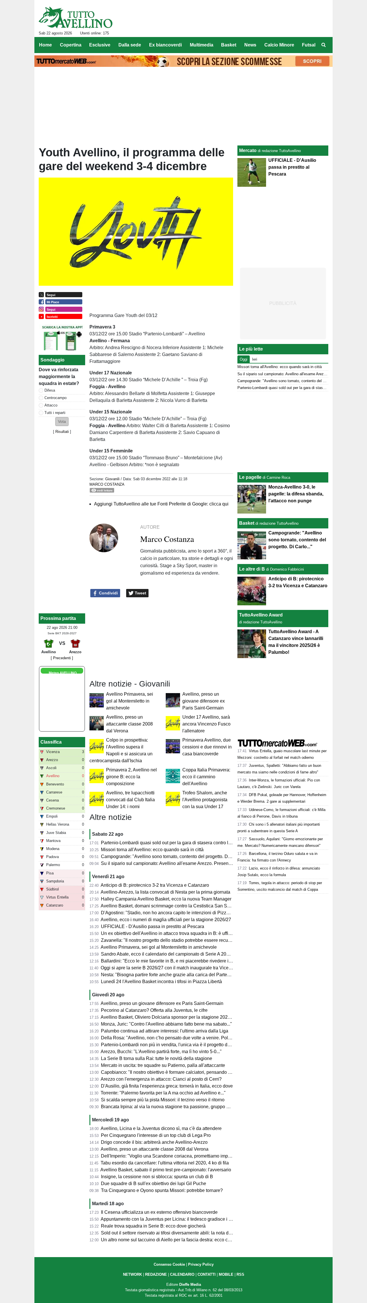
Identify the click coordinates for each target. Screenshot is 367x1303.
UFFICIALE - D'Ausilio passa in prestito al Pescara (152, 926)
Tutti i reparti (54, 413)
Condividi (108, 593)
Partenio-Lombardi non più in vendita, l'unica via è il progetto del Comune (175, 1044)
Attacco (50, 405)
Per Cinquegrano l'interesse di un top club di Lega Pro (156, 1135)
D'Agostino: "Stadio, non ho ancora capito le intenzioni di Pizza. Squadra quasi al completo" (194, 912)
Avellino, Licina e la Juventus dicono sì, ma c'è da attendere (161, 1128)
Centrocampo (55, 398)
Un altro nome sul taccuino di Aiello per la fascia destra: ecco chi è (168, 1239)
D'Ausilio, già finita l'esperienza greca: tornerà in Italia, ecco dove (167, 1086)
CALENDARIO (182, 1274)
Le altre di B (252, 569)
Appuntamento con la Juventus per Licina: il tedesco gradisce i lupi (168, 1219)
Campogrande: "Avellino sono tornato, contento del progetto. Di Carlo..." (174, 856)
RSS (240, 1274)
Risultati (62, 431)
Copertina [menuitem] (70, 44)
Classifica (51, 742)
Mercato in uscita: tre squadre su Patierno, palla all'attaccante (163, 1065)
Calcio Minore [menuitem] (279, 44)
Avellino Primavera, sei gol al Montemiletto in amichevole (129, 701)
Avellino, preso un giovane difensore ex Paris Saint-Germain (203, 701)
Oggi (243, 359)
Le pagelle (250, 477)
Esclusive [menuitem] (99, 44)
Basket (246, 523)
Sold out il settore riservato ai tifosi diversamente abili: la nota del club (171, 1232)
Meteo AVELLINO (63, 673)
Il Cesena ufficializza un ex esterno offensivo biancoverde (159, 1212)
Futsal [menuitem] (308, 44)
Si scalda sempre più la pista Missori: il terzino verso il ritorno (163, 1099)
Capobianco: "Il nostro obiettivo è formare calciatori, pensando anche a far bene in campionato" (197, 1072)
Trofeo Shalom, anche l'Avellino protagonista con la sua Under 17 (204, 799)
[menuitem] (323, 45)
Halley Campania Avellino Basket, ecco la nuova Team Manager (166, 898)
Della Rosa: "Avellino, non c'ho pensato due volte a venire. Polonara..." (173, 1037)
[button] (62, 421)
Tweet (140, 593)
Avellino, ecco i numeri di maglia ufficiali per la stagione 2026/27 (166, 919)
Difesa (49, 390)
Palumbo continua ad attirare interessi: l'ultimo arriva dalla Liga (164, 1030)
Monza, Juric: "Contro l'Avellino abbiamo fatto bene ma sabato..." (166, 1024)
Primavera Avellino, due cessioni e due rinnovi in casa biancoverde (207, 747)
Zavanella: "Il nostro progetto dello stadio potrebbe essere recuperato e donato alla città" (190, 940)
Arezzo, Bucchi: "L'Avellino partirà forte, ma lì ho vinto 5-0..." (161, 1051)
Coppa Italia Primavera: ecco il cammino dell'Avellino (206, 776)
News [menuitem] (250, 44)
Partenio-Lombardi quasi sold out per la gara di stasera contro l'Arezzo (172, 842)
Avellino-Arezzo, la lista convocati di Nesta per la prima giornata (165, 892)
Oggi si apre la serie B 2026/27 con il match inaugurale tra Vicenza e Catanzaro (181, 967)
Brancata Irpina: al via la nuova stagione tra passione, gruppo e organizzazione (181, 1106)
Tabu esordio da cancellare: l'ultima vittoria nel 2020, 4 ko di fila (165, 1162)
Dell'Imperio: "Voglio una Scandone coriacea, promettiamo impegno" (170, 1156)
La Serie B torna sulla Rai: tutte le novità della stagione (156, 1058)
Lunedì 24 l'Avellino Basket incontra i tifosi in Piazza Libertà (161, 981)
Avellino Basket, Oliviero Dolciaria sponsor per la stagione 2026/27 (169, 1017)
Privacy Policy (201, 1264)
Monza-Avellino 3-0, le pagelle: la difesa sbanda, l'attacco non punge (295, 494)
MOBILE (226, 1274)
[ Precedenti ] (62, 658)
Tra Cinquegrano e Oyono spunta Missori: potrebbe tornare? (162, 1190)
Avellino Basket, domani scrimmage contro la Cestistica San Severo (170, 905)
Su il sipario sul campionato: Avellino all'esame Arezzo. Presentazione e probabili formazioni (194, 863)
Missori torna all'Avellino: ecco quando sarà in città (152, 849)
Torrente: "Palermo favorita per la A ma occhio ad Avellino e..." (163, 1092)
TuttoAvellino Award (261, 614)
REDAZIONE (156, 1274)
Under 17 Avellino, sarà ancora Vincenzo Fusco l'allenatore (206, 724)
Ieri (254, 359)
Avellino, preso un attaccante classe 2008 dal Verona (129, 724)
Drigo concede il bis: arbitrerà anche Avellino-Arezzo (154, 1142)
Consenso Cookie (169, 1264)
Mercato (248, 150)
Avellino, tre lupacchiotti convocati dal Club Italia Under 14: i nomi (130, 799)
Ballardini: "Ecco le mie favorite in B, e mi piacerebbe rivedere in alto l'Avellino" (181, 960)
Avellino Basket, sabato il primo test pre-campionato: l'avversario (165, 1169)
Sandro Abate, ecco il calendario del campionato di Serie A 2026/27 (169, 954)
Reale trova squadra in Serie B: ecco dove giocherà (153, 1226)
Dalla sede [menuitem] (129, 44)
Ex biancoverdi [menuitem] (165, 44)
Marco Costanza (106, 484)
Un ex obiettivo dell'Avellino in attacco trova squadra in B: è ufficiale (169, 933)
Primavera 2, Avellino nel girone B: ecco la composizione (131, 776)
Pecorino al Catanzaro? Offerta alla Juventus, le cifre (154, 1010)
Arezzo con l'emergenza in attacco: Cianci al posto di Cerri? (161, 1079)
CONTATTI (207, 1274)
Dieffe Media (190, 1284)
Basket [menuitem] (228, 44)
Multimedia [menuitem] (201, 44)
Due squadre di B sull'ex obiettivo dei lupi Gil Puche (153, 1183)
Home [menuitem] (45, 44)
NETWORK (132, 1274)
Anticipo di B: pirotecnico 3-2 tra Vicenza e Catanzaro (155, 885)
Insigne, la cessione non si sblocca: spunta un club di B (157, 1176)
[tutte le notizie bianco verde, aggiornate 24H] (75, 17)
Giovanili (112, 479)
